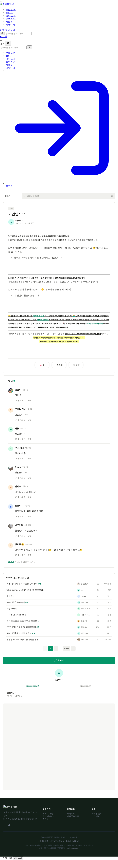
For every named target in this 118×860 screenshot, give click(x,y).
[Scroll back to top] (1, 1)
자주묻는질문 (38, 315)
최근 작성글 (32, 686)
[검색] (2, 33)
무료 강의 (11, 53)
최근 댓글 (85, 686)
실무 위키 (11, 62)
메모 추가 (18, 858)
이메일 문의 (97, 813)
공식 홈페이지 (49, 816)
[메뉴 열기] (1, 40)
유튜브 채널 (48, 813)
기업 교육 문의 (7, 30)
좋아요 (21, 400)
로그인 (3, 36)
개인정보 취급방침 (57, 841)
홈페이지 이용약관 (73, 841)
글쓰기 (61, 660)
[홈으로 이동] (7, 4)
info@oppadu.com (73, 848)
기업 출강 (96, 816)
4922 (66, 648)
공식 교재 (11, 59)
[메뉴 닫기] (8, 43)
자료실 (9, 65)
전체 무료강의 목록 (95, 323)
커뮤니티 (10, 68)
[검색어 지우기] (112, 196)
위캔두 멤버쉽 (43, 319)
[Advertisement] (59, 746)
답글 (29, 400)
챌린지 (9, 56)
